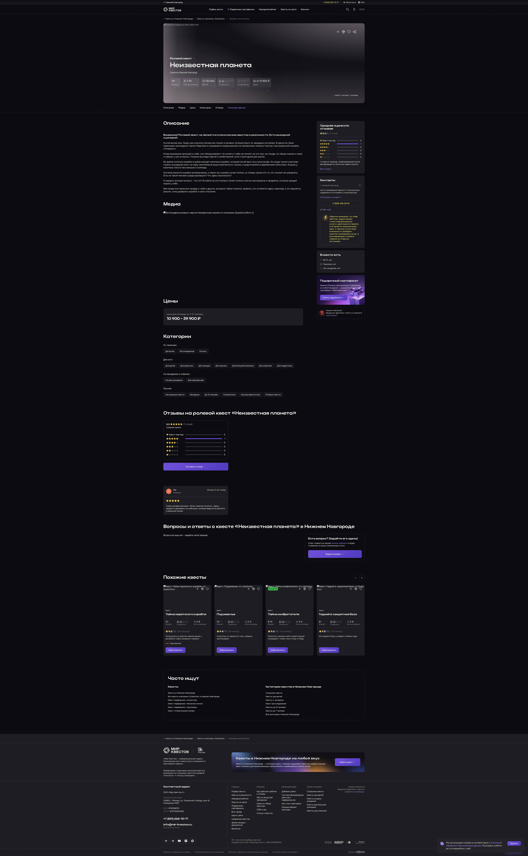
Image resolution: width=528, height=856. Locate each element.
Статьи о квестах (265, 813)
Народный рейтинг (267, 9)
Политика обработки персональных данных (248, 852)
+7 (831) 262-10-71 (175, 819)
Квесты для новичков (317, 810)
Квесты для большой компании (316, 805)
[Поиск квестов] (347, 9)
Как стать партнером (291, 803)
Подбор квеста (216, 9)
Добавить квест (289, 791)
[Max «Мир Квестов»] (192, 841)
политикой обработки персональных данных (474, 844)
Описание (168, 107)
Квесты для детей (315, 795)
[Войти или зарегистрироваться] (354, 9)
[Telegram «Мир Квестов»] (172, 841)
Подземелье (226, 614)
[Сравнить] (343, 32)
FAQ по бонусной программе (265, 798)
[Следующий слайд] (362, 578)
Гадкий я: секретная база (338, 614)
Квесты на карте (288, 9)
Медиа (181, 107)
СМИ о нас (262, 809)
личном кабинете (339, 543)
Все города (237, 812)
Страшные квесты (315, 791)
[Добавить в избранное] (349, 32)
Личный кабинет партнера (289, 808)
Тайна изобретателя (283, 614)
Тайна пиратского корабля (186, 614)
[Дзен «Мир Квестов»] (186, 841)
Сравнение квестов (241, 819)
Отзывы (219, 107)
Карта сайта (237, 815)
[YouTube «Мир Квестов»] (179, 841)
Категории (205, 107)
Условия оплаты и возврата (285, 852)
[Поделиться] (354, 32)
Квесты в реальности (241, 795)
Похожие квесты (236, 107)
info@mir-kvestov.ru (177, 824)
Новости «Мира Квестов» (264, 804)
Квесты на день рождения (314, 799)
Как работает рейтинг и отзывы (267, 792)
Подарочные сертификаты (242, 9)
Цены (192, 107)
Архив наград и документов (239, 823)
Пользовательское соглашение (209, 852)
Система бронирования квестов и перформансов (292, 797)
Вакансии (236, 828)
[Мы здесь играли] (338, 32)
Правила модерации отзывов (176, 852)
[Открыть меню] (362, 9)
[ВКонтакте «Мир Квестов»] (166, 841)
